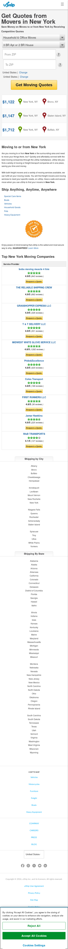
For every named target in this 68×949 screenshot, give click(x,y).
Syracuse (34, 531)
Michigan (34, 645)
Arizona (34, 568)
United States (9, 72)
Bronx (34, 469)
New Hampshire (34, 675)
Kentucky (34, 627)
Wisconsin (34, 748)
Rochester (34, 517)
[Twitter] (34, 866)
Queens (34, 513)
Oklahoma (34, 697)
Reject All (34, 926)
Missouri (34, 656)
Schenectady (34, 520)
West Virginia (34, 745)
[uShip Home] (9, 4)
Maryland (34, 638)
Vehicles (8, 203)
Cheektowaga (34, 477)
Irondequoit (34, 487)
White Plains (34, 542)
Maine (34, 634)
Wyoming (34, 752)
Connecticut (34, 583)
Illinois (34, 612)
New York (34, 502)
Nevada (34, 671)
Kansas (34, 623)
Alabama (34, 560)
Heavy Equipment (12, 214)
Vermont (34, 733)
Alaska (34, 564)
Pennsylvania (34, 704)
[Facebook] (23, 866)
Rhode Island (34, 708)
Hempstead (34, 480)
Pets (6, 211)
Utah (34, 730)
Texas (34, 726)
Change (23, 72)
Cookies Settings (34, 945)
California (34, 575)
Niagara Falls (34, 509)
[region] (34, 928)
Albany (34, 465)
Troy (34, 535)
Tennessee (34, 722)
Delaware (34, 586)
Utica (34, 538)
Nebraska (34, 667)
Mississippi (34, 653)
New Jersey (34, 678)
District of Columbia (34, 590)
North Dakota (34, 689)
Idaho (34, 605)
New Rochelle (34, 499)
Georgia (34, 598)
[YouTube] (39, 866)
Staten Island (34, 524)
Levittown (34, 491)
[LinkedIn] (45, 866)
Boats (6, 200)
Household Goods (12, 207)
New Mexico (34, 682)
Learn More (33, 248)
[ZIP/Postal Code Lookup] (59, 54)
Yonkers (34, 546)
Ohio (34, 693)
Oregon (34, 700)
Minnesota (34, 649)
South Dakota (34, 719)
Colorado (34, 579)
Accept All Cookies (34, 936)
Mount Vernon (34, 495)
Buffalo (34, 473)
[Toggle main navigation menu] (63, 4)
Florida (34, 594)
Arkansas (34, 572)
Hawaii (34, 601)
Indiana (34, 616)
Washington (34, 741)
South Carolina (34, 715)
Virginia (34, 737)
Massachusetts (34, 642)
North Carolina (34, 686)
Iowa (34, 619)
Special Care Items (12, 196)
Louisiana (34, 630)
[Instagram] (28, 866)
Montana (34, 663)
